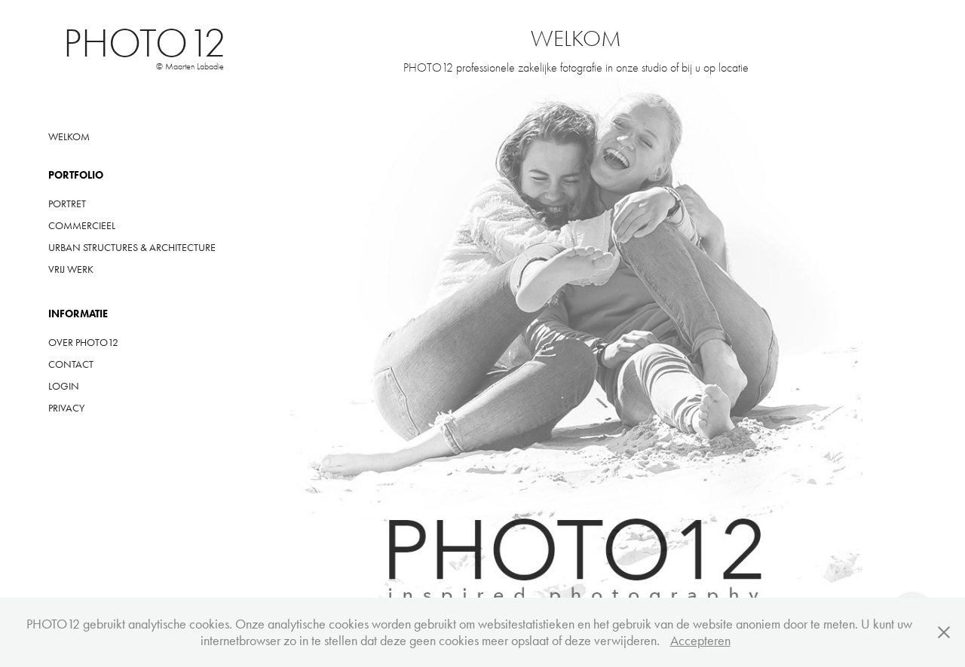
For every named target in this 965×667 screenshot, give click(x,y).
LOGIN (63, 386)
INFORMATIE (78, 313)
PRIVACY (66, 408)
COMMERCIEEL (81, 225)
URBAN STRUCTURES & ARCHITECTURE (132, 247)
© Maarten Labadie (190, 66)
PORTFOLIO (75, 175)
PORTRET (67, 203)
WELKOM (69, 136)
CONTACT (70, 364)
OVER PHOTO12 (83, 342)
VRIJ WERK (70, 269)
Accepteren (700, 640)
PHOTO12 (144, 43)
